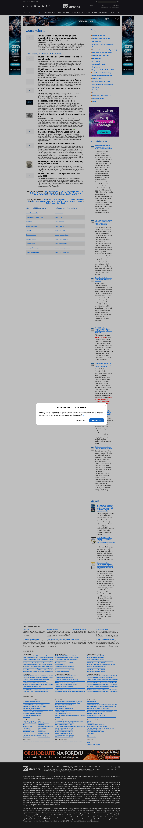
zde (83, 415)
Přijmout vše (96, 420)
